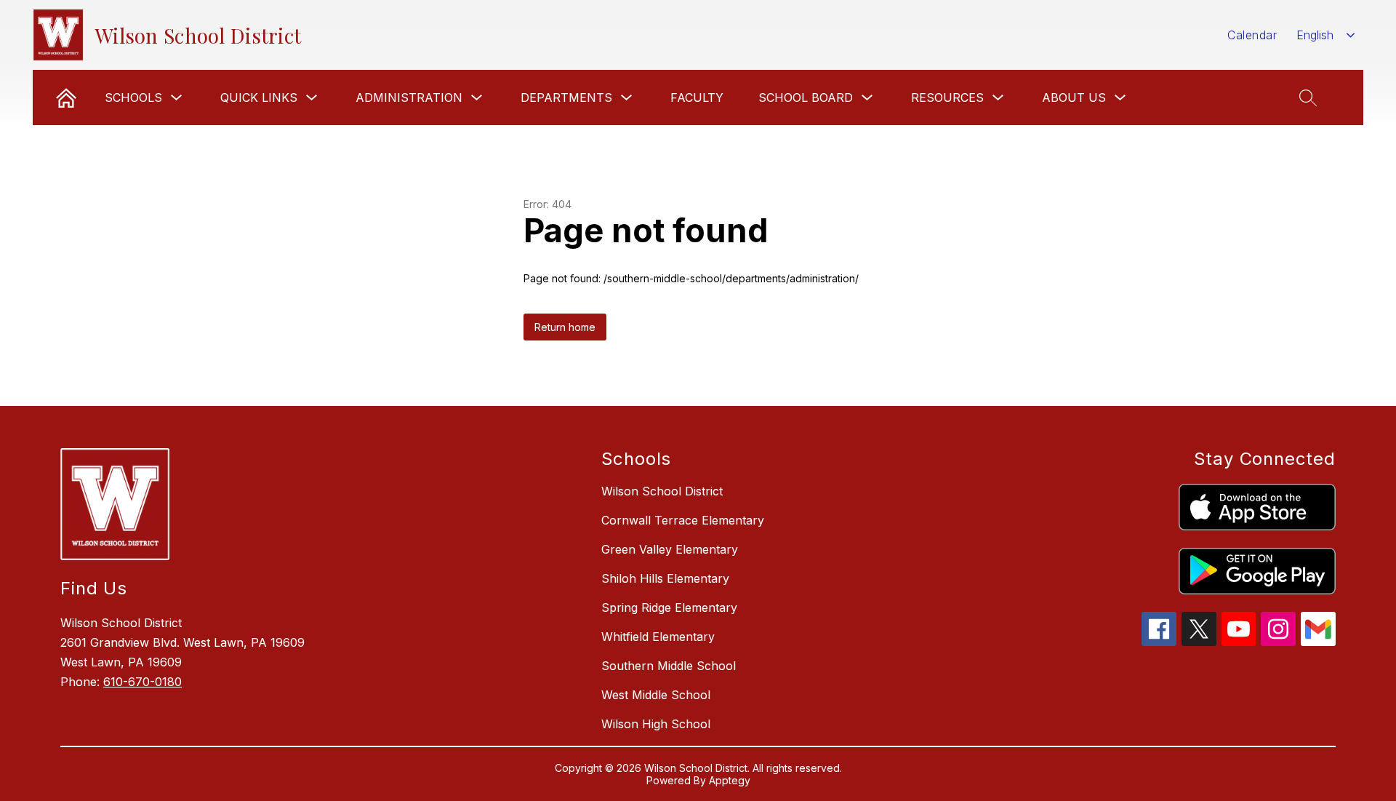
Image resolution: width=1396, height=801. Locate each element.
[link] (66, 97)
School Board (805, 97)
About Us (1074, 97)
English (1314, 35)
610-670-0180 (142, 681)
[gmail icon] (1318, 641)
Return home (564, 327)
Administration (409, 97)
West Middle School (655, 695)
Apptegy (729, 780)
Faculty (696, 97)
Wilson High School (655, 724)
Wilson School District (662, 491)
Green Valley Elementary (669, 549)
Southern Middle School (668, 665)
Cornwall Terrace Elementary (682, 520)
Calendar (1252, 35)
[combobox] (1325, 35)
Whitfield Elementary (658, 636)
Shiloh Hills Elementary (665, 578)
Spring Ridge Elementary (669, 607)
